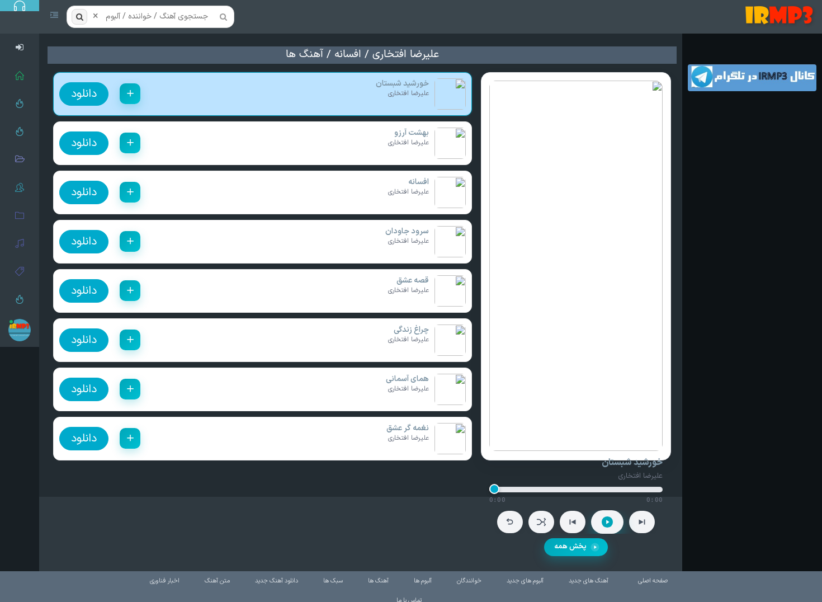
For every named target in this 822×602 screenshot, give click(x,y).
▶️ (607, 522)
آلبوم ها (423, 581)
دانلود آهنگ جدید (276, 581)
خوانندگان (469, 581)
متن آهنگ (217, 581)
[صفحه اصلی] (19, 76)
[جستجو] (79, 17)
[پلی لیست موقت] (19, 299)
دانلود (84, 94)
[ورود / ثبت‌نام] (19, 48)
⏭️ (642, 522)
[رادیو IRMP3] (19, 103)
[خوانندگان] (19, 187)
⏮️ (572, 522)
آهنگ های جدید (588, 581)
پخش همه (570, 546)
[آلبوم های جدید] (19, 159)
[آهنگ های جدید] (19, 131)
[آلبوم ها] (19, 215)
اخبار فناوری (164, 581)
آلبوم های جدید (525, 581)
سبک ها (333, 581)
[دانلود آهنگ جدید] (781, 17)
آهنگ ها (304, 54)
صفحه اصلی (653, 581)
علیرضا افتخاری (405, 54)
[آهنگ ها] (19, 243)
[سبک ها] (19, 271)
